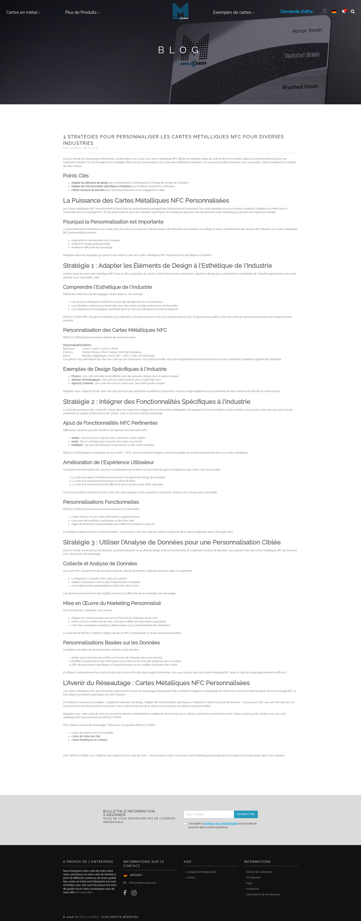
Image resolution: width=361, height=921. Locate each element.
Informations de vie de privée (263, 894)
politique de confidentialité (221, 823)
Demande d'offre (297, 11)
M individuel (254, 877)
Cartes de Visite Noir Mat (85, 736)
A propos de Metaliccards (201, 872)
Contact (190, 877)
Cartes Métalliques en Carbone (89, 739)
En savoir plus (84, 892)
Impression (253, 888)
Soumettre (246, 814)
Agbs (249, 883)
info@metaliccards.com (142, 882)
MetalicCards (87, 917)
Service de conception (259, 872)
